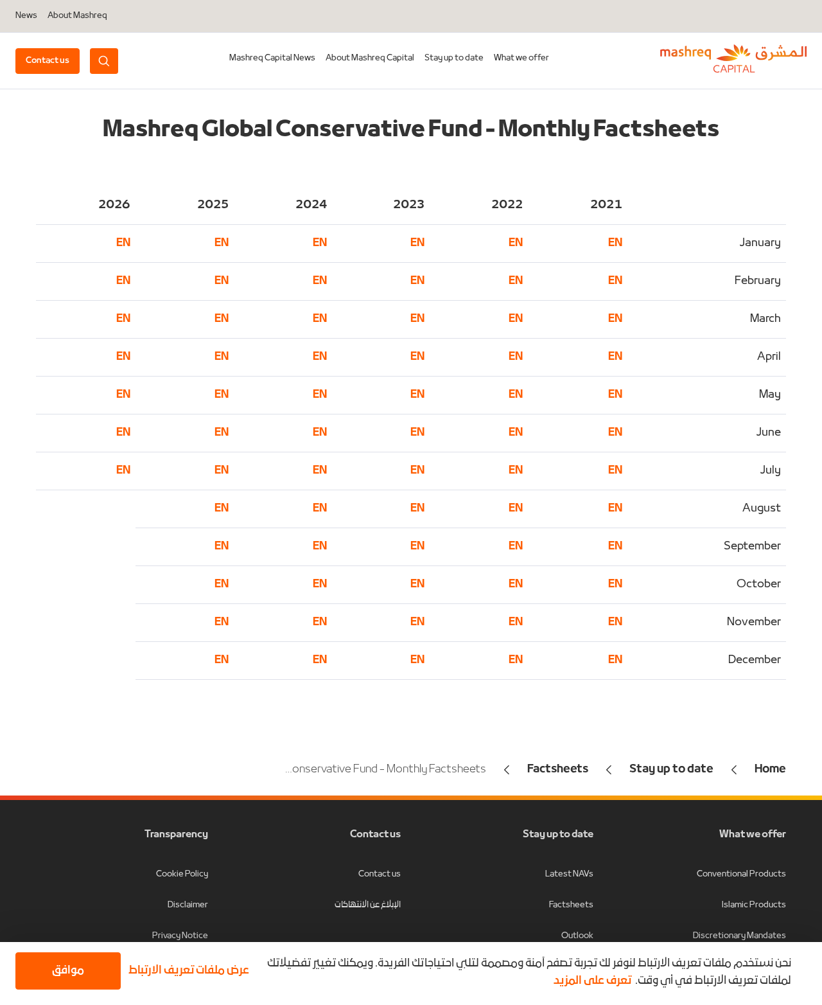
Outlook (577, 935)
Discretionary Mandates (739, 935)
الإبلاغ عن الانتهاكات (368, 905)
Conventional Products (741, 874)
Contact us (379, 874)
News (26, 16)
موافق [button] (68, 970)
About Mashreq (77, 16)
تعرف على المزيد (592, 981)
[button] (191, 971)
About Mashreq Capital (370, 58)
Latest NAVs (569, 874)
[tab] (454, 61)
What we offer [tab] (521, 58)
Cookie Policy (182, 874)
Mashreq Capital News (272, 58)
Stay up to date (454, 58)
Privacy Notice (180, 935)
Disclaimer (188, 905)
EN (516, 243)
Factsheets (571, 905)
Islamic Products (754, 905)
